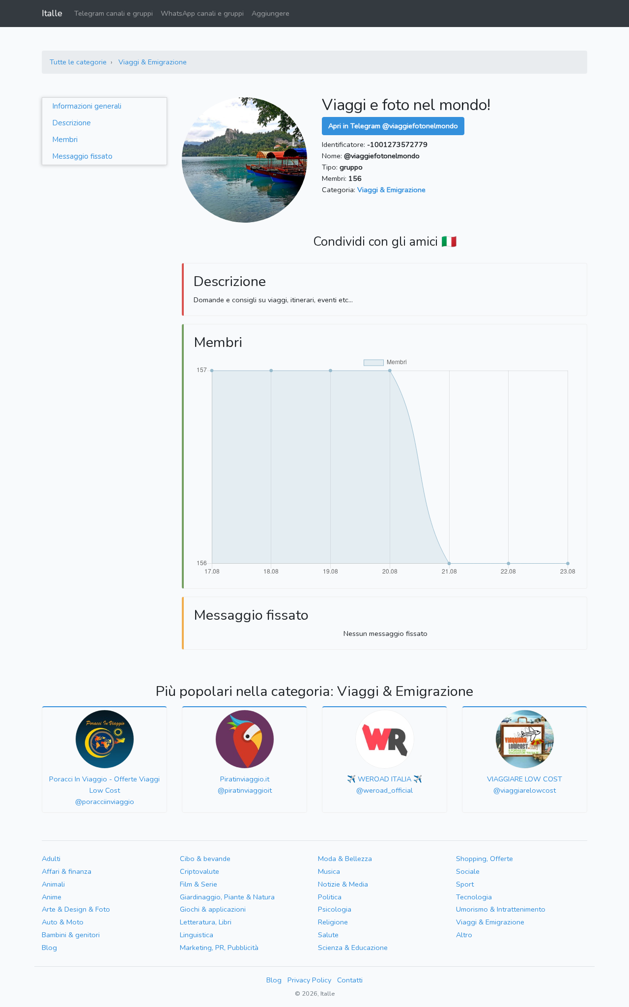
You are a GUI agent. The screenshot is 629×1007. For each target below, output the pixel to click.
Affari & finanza (66, 871)
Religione (333, 922)
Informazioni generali (86, 106)
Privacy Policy (309, 980)
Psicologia (334, 909)
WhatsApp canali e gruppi (202, 13)
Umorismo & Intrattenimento (500, 909)
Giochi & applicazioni (213, 909)
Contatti (350, 980)
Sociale (468, 871)
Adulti (51, 858)
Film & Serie (198, 884)
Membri (65, 139)
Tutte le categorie (78, 62)
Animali (53, 884)
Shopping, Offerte (484, 858)
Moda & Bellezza (345, 858)
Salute (328, 935)
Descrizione (71, 123)
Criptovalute (199, 871)
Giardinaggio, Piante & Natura (227, 897)
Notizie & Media (343, 884)
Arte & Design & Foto (76, 909)
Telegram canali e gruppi (113, 13)
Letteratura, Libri (205, 922)
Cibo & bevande (205, 858)
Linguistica (196, 935)
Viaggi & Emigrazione (152, 62)
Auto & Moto (63, 922)
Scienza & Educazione (353, 947)
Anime (51, 897)
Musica (329, 871)
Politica (330, 897)
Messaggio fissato (82, 156)
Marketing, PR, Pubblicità (219, 947)
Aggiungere (270, 13)
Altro (464, 935)
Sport (465, 884)
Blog (49, 947)
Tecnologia (474, 897)
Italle (52, 13)
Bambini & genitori (71, 935)
